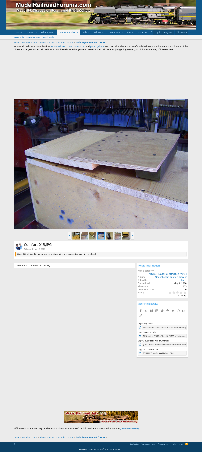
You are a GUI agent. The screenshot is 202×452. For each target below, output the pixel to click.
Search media (48, 37)
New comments (33, 37)
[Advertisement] (101, 74)
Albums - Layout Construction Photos (168, 273)
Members (115, 32)
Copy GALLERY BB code (148, 349)
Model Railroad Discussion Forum (68, 46)
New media (19, 37)
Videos (86, 32)
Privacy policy (163, 444)
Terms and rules (148, 444)
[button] (37, 32)
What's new (47, 32)
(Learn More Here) (129, 428)
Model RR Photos (68, 32)
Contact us (134, 444)
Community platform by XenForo (101, 449)
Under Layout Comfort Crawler (171, 276)
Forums (30, 32)
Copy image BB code (147, 332)
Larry (28, 249)
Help (174, 444)
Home (19, 32)
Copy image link (145, 323)
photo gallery (97, 46)
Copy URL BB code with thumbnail (153, 340)
